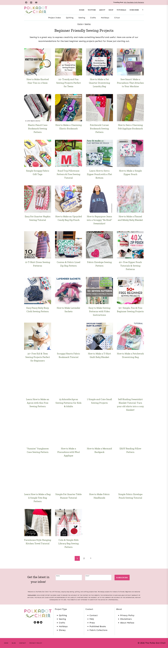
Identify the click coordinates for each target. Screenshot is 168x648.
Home (81, 10)
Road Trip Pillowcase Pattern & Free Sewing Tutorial (68, 174)
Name (58, 575)
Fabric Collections (98, 630)
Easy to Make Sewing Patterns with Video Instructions (99, 311)
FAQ (92, 619)
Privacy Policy (127, 615)
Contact (94, 615)
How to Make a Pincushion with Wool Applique (68, 452)
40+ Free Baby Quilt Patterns (134, 2)
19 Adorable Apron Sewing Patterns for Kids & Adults (68, 403)
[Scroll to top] (163, 640)
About (102, 10)
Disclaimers (126, 619)
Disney (62, 630)
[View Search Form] (143, 10)
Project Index (54, 18)
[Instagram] (31, 2)
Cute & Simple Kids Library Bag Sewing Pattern (68, 543)
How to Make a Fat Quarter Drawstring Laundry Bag (99, 83)
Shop (111, 10)
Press (92, 622)
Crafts (93, 18)
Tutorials (121, 10)
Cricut (117, 18)
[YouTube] (36, 2)
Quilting (69, 18)
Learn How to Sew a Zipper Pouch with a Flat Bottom (99, 174)
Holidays (105, 18)
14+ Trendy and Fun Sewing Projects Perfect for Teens (68, 83)
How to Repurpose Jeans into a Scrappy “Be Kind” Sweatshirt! (99, 220)
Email (88, 575)
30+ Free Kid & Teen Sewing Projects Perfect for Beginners (37, 357)
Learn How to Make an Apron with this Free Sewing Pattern (37, 403)
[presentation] (37, 62)
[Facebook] (26, 2)
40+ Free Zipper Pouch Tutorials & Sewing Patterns (130, 266)
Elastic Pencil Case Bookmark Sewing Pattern (37, 128)
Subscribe (134, 10)
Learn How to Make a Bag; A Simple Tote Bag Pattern (37, 498)
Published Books (98, 626)
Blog (14, 643)
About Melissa (127, 622)
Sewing (82, 18)
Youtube (92, 10)
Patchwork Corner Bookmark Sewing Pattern (99, 128)
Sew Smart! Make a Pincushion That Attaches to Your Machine (130, 83)
